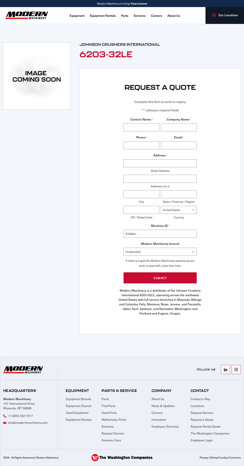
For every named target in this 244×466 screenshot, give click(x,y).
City (141, 202)
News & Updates (163, 405)
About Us (173, 15)
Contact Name (141, 119)
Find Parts (109, 405)
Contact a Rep (200, 398)
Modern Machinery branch (160, 243)
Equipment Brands (78, 398)
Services (140, 15)
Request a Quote (202, 419)
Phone (141, 137)
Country (179, 217)
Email (179, 137)
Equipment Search (78, 405)
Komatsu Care (111, 440)
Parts (124, 15)
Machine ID (160, 225)
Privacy (204, 457)
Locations (197, 405)
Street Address (160, 171)
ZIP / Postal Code (141, 217)
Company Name (179, 119)
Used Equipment (77, 412)
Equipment (77, 15)
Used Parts (109, 412)
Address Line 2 (160, 186)
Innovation (159, 419)
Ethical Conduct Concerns (225, 457)
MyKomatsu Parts (114, 419)
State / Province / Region (179, 202)
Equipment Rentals (103, 15)
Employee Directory (165, 426)
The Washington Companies (210, 433)
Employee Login (202, 440)
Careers (156, 15)
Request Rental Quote (206, 426)
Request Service (113, 433)
